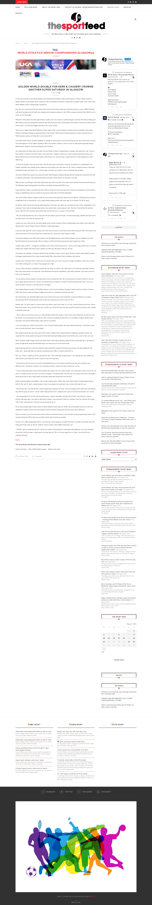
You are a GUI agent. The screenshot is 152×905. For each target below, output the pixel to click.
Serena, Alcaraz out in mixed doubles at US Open (72, 750)
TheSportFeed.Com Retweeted (123, 72)
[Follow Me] (106, 665)
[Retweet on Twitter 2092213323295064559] (113, 197)
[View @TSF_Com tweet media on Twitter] (120, 215)
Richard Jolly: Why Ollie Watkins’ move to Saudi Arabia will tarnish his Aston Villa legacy (118, 442)
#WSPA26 (111, 102)
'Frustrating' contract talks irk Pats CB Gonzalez (71, 760)
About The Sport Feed (51, 7)
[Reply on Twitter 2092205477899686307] (109, 145)
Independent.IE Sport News (119, 364)
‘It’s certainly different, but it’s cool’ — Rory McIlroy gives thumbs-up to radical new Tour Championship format (118, 402)
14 (124, 638)
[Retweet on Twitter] (113, 72)
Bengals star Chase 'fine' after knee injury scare (71, 731)
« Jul (102, 652)
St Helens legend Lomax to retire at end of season (31, 768)
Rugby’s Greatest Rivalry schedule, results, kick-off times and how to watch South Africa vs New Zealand (118, 599)
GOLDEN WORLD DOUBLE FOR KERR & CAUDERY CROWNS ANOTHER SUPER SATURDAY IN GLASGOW (55, 88)
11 (109, 638)
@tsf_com (127, 153)
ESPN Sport (77, 725)
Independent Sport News (119, 469)
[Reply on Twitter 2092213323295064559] (109, 197)
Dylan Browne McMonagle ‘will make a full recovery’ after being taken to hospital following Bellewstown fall (118, 372)
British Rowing (113, 117)
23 (134, 642)
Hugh (58, 93)
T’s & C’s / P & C (113, 7)
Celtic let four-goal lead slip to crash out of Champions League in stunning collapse (118, 532)
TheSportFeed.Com (115, 154)
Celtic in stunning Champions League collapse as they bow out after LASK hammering (117, 378)
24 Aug (124, 212)
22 (129, 642)
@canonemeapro (113, 100)
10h (121, 77)
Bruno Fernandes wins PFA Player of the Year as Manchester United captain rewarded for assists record (118, 585)
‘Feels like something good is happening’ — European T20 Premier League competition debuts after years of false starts (118, 419)
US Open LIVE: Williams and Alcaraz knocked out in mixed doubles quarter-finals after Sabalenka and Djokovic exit (117, 503)
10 (104, 638)
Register (127, 7)
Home (18, 7)
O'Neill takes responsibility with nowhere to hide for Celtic (33, 731)
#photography (112, 104)
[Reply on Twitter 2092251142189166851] (109, 107)
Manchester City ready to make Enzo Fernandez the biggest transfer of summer (117, 395)
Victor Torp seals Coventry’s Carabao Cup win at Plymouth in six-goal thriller (116, 341)
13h (132, 117)
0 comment (38, 456)
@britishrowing (124, 117)
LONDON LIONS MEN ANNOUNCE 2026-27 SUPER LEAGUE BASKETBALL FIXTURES (116, 251)
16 (134, 638)
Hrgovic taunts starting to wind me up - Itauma (30, 760)
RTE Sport (119, 725)
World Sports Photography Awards (121, 75)
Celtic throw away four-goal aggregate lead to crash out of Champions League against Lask (118, 296)
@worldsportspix (113, 77)
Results (18, 440)
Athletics (56, 83)
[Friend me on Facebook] (102, 665)
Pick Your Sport (31, 7)
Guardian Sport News (120, 268)
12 (114, 638)
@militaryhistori (115, 212)
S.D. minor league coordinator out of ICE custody (72, 774)
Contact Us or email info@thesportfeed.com (83, 7)
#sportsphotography (120, 102)
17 (104, 642)
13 (119, 638)
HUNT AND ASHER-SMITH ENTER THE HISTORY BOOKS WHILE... (51, 2)
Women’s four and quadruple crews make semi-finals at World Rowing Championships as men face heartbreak (118, 427)
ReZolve (92, 896)
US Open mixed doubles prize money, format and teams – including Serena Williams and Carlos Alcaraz (118, 519)
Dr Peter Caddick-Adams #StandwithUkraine (117, 209)
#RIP (109, 156)
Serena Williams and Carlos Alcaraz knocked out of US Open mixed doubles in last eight (118, 488)
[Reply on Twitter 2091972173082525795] (109, 218)
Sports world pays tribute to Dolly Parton (72, 742)
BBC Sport (35, 725)
